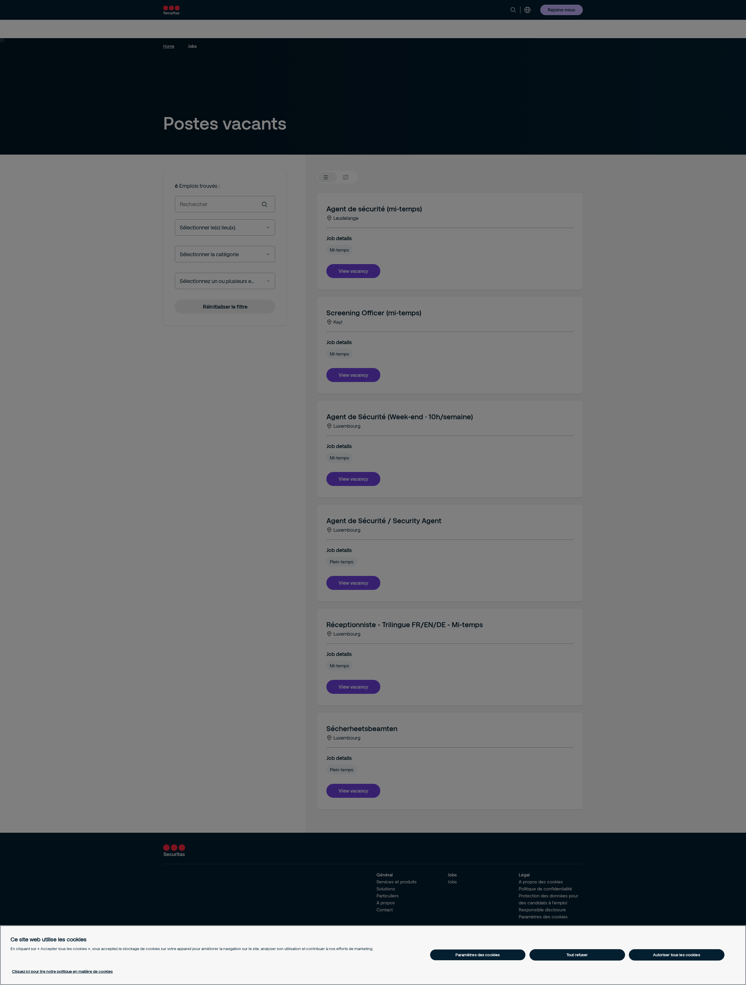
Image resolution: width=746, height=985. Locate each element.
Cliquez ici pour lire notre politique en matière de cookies (62, 971)
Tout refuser (577, 954)
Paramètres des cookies (477, 954)
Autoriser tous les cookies (676, 954)
